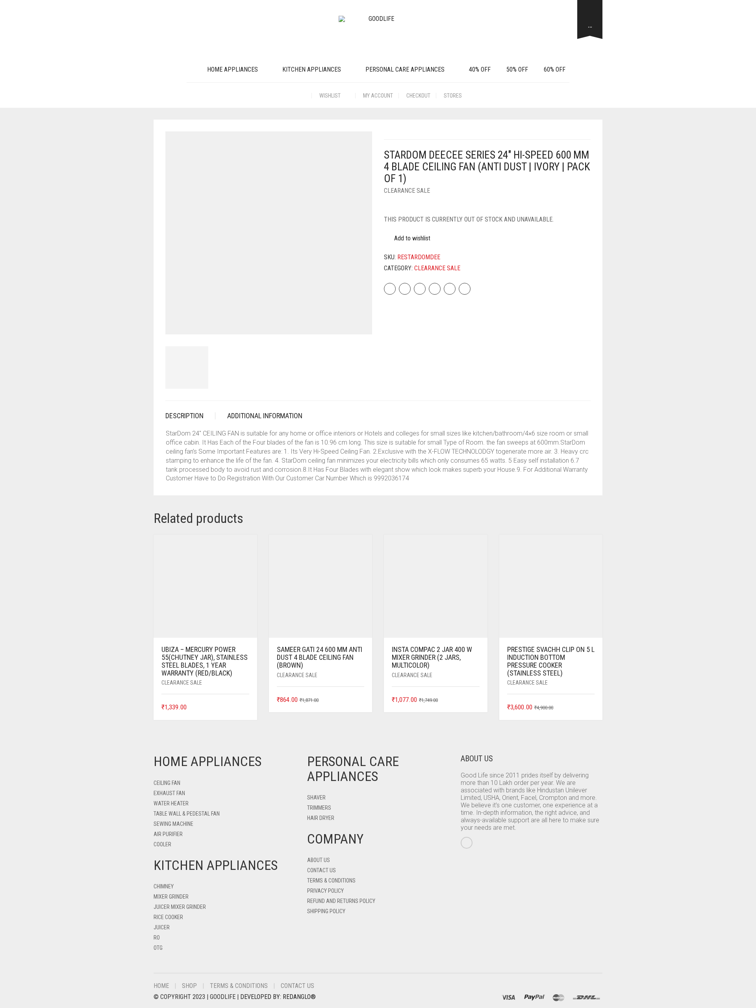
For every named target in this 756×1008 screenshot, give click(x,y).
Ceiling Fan (167, 783)
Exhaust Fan (169, 793)
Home (161, 986)
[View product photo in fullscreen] (359, 321)
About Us (318, 860)
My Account (378, 95)
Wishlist (330, 95)
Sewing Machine (173, 824)
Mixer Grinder (171, 897)
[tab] (190, 416)
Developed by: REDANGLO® (278, 997)
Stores (453, 95)
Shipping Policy (326, 911)
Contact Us (321, 870)
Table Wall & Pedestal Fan (187, 813)
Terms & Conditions (331, 880)
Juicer (162, 927)
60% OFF (554, 69)
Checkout (418, 95)
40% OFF (480, 69)
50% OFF (517, 69)
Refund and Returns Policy (341, 901)
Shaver (316, 797)
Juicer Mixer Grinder (180, 907)
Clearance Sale (407, 190)
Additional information (264, 416)
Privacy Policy (325, 891)
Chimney (164, 886)
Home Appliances (232, 69)
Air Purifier (168, 834)
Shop (189, 986)
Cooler (162, 844)
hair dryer (320, 818)
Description (184, 416)
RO (157, 937)
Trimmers (319, 808)
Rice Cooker (168, 917)
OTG (158, 948)
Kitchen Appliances (311, 69)
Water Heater (171, 803)
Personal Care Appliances (405, 69)
